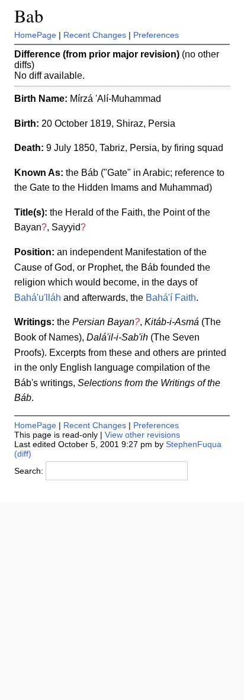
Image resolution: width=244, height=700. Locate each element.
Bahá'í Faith (171, 298)
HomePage (35, 35)
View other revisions (142, 434)
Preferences (156, 35)
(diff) (22, 453)
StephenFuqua (193, 444)
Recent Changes (94, 35)
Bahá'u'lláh (37, 298)
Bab (28, 16)
